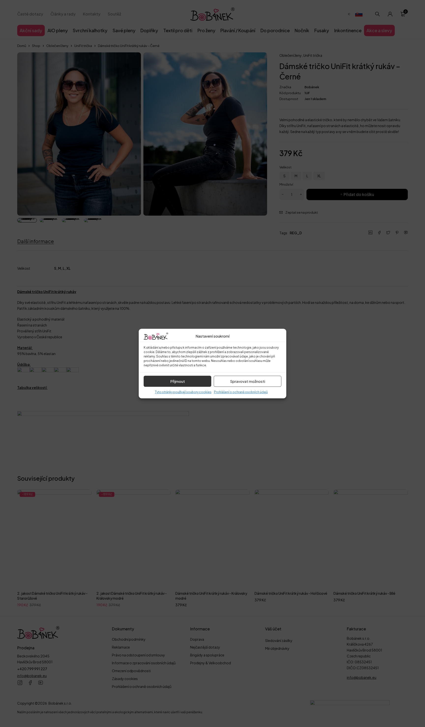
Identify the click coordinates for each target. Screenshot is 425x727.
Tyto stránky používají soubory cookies (183, 392)
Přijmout (177, 381)
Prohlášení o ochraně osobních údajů (241, 392)
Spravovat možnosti (247, 381)
